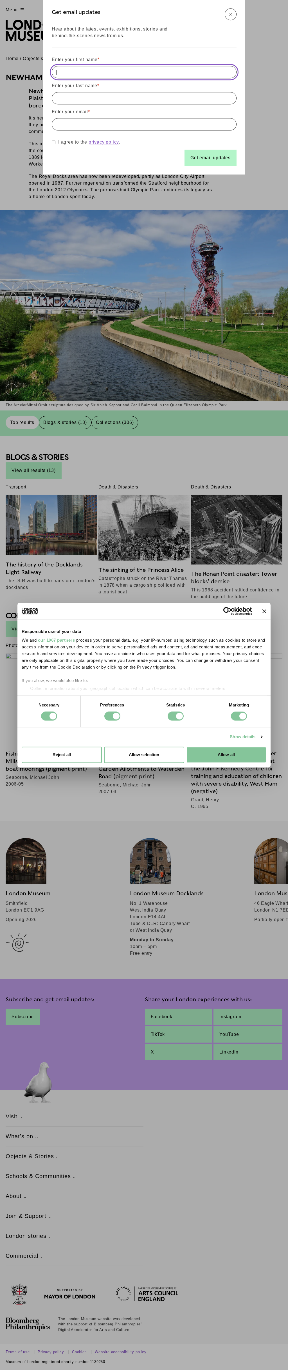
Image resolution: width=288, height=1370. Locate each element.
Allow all (226, 754)
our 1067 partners (56, 640)
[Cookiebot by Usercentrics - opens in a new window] (227, 611)
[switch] (112, 716)
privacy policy (104, 142)
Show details (242, 737)
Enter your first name (76, 59)
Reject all (62, 754)
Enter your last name (75, 85)
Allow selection (144, 754)
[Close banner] (264, 611)
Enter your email (71, 111)
